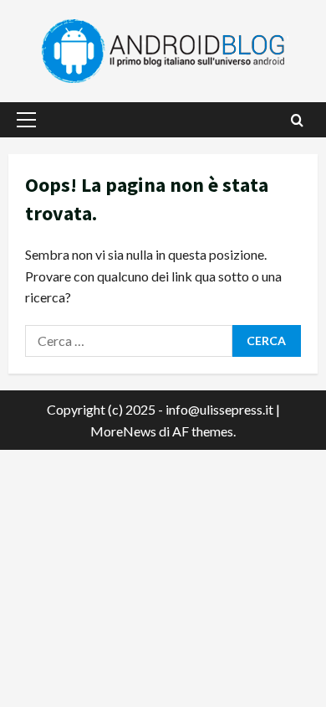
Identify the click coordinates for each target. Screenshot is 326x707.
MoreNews (123, 431)
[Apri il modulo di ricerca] (297, 120)
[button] (26, 119)
